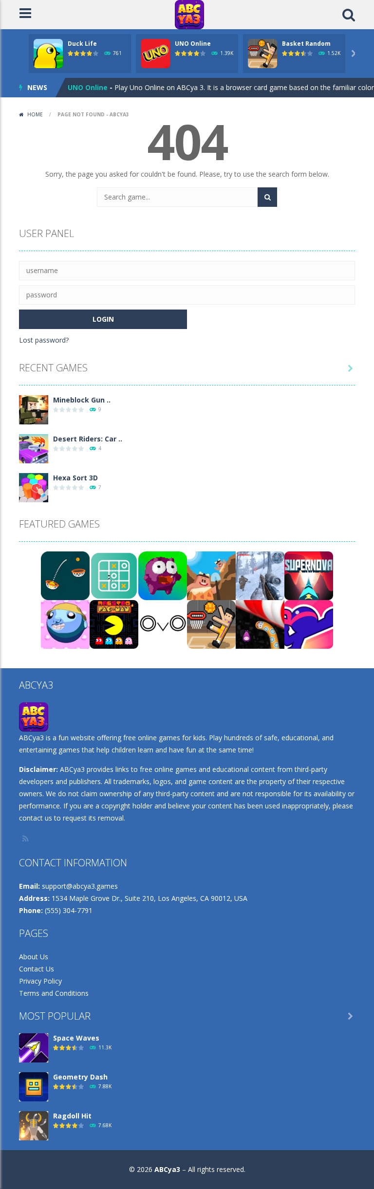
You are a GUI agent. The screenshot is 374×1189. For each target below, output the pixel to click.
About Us (33, 956)
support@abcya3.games (80, 886)
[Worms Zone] (260, 623)
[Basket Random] (211, 623)
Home (35, 114)
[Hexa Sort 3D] (33, 487)
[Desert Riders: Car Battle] (33, 448)
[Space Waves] (33, 1047)
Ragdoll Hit (72, 1115)
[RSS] (26, 838)
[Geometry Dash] (33, 1086)
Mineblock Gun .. (82, 399)
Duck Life (82, 43)
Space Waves (76, 1038)
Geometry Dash (80, 1076)
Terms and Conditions (54, 993)
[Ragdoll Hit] (33, 1125)
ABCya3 (167, 1169)
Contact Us (36, 968)
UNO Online (193, 43)
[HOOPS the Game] (65, 575)
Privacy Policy (40, 981)
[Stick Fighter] (308, 623)
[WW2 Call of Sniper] (260, 575)
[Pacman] (114, 623)
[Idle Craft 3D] (211, 575)
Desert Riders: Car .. (87, 438)
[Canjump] (162, 575)
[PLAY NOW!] (48, 52)
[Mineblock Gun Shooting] (33, 409)
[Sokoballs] (65, 623)
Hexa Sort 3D (75, 477)
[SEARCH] (267, 197)
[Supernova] (308, 575)
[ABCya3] (189, 13)
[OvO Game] (162, 623)
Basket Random (306, 43)
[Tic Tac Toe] (114, 575)
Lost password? (44, 340)
